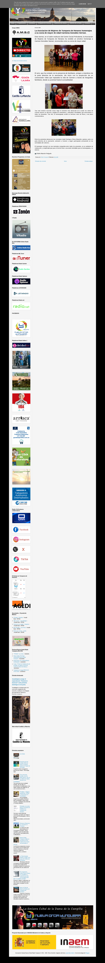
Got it (90, 4)
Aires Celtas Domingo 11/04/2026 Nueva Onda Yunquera (20, 657)
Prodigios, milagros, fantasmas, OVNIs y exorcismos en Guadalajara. (25, 794)
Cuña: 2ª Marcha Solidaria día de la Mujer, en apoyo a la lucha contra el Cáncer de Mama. (22, 665)
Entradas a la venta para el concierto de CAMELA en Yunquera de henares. (25, 808)
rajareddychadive (70, 953)
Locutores (32, 23)
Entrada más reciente (40, 161)
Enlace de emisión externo (20, 60)
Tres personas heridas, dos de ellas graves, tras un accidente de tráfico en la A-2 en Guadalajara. (22, 778)
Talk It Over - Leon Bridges (20, 620)
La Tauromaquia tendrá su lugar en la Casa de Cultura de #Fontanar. (25, 858)
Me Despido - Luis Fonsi (20, 627)
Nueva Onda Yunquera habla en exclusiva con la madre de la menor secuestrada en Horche (21, 841)
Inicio (12, 23)
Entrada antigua (89, 161)
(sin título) (22, 754)
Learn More (82, 4)
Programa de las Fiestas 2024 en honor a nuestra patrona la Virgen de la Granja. (25, 764)
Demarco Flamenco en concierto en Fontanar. (25, 825)
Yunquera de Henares (44, 23)
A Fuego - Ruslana (18, 617)
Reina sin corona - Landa (20, 631)
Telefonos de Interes (60, 23)
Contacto (87, 23)
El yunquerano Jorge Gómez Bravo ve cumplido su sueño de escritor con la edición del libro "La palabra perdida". (22, 875)
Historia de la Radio (76, 23)
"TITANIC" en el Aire (19, 654)
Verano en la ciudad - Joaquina (21, 624)
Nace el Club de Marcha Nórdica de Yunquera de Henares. (25, 889)
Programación (21, 23)
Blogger (87, 953)
